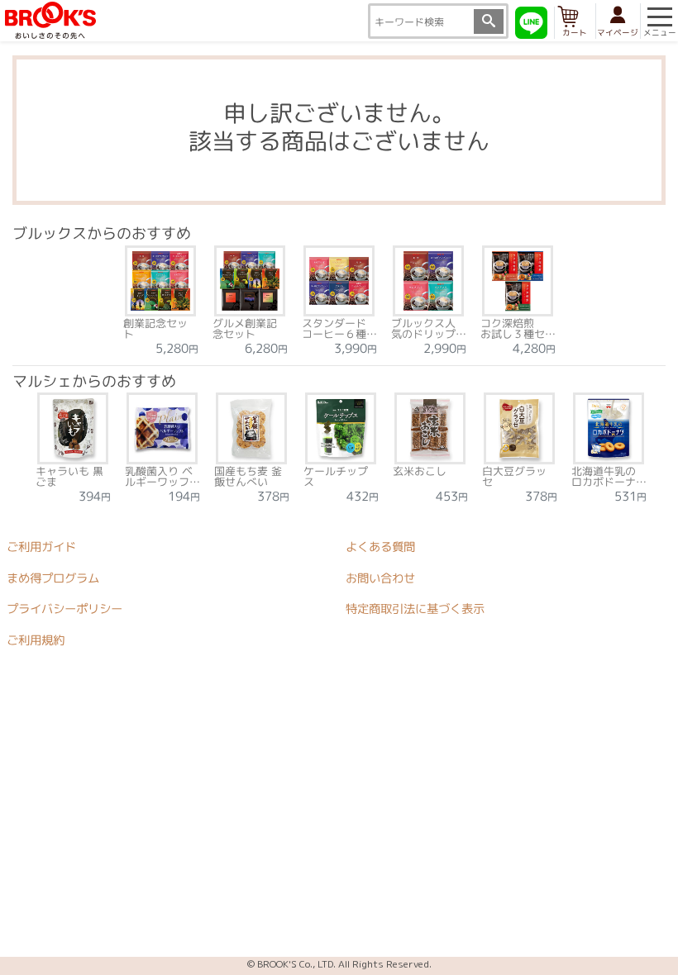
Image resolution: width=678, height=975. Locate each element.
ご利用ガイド (41, 547)
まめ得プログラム (53, 578)
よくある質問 (380, 547)
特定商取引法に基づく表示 (415, 609)
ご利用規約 (35, 640)
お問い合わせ (380, 578)
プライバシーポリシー (64, 609)
